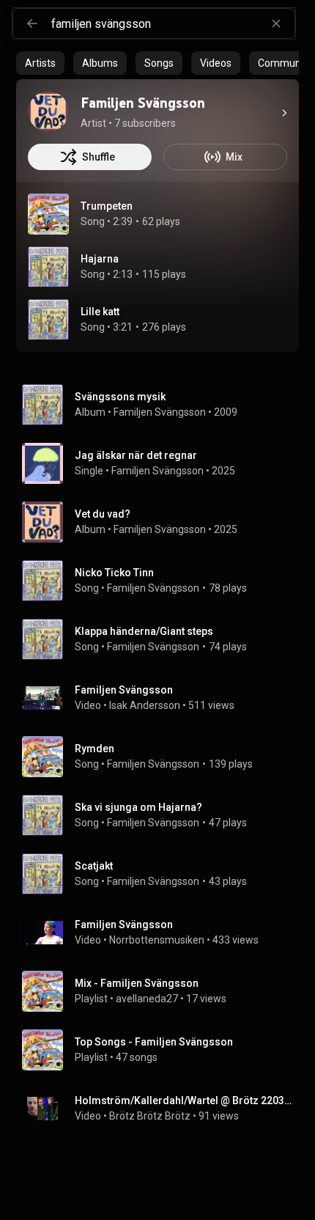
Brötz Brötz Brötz (149, 1116)
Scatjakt (94, 866)
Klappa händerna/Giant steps (144, 631)
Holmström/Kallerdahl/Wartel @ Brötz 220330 (184, 1100)
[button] (48, 214)
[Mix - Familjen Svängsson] (163, 991)
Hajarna (100, 259)
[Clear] (276, 23)
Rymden (94, 748)
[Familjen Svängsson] (48, 111)
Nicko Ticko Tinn (114, 572)
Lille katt (100, 311)
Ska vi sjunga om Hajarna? (138, 807)
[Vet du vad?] (163, 522)
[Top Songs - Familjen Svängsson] (163, 1050)
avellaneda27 (147, 998)
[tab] (40, 63)
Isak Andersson (144, 705)
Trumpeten (107, 206)
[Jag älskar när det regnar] (163, 463)
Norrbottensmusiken (156, 940)
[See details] (284, 113)
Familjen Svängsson (160, 412)
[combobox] (172, 23)
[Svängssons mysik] (163, 404)
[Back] (32, 23)
